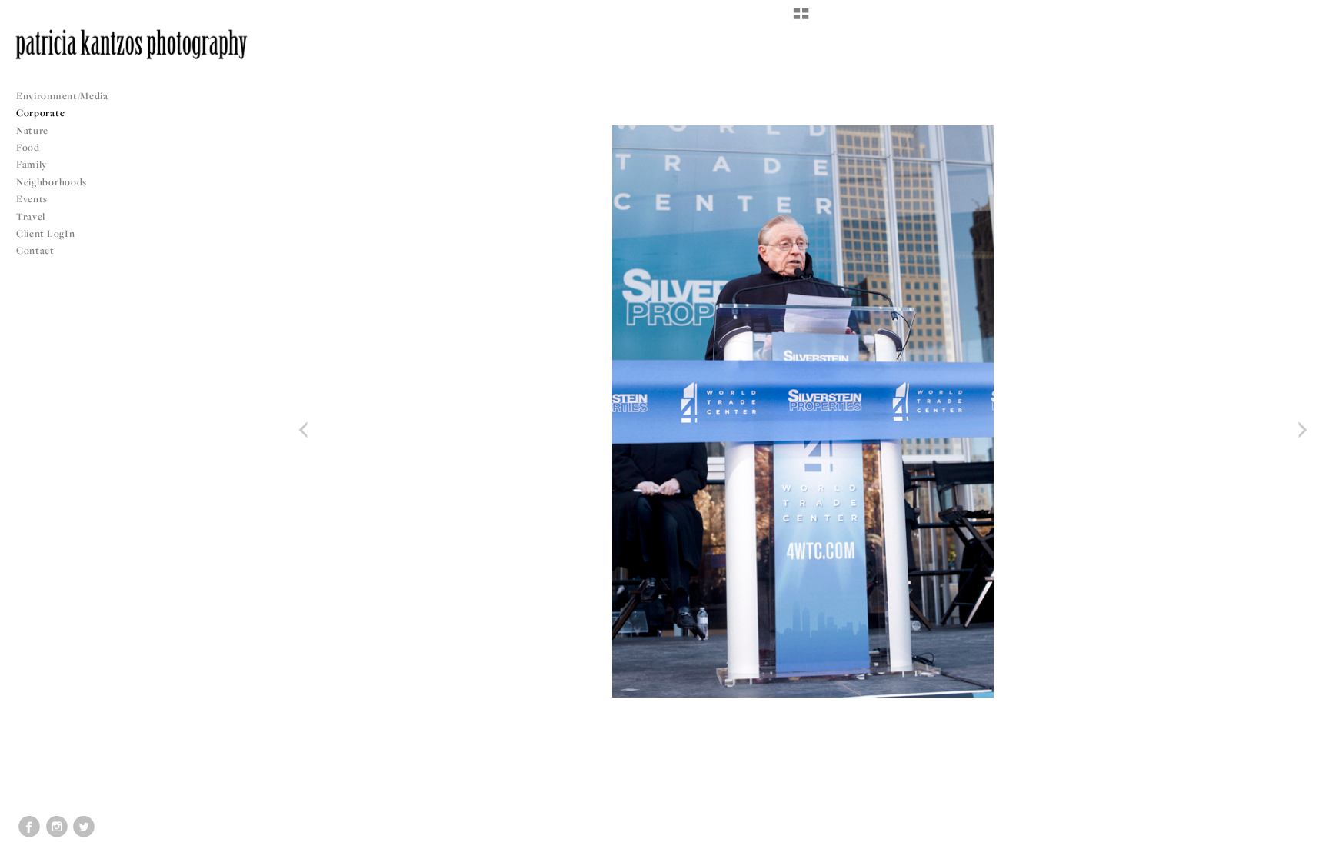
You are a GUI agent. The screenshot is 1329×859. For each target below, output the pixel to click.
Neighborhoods (52, 181)
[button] (801, 19)
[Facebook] (29, 826)
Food (28, 147)
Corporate (40, 112)
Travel (30, 216)
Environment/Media (62, 95)
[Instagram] (56, 826)
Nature (32, 130)
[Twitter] (83, 826)
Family (31, 164)
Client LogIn (45, 233)
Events (33, 198)
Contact (35, 250)
